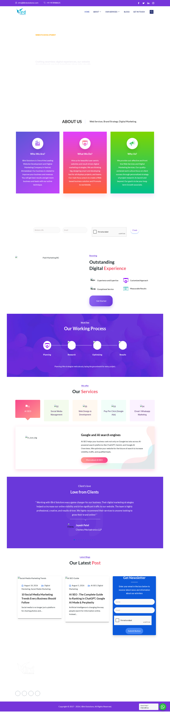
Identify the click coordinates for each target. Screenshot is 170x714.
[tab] (47, 349)
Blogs (127, 12)
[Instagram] (153, 3)
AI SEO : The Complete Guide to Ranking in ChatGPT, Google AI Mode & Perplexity (87, 598)
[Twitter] (143, 3)
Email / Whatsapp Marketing (142, 413)
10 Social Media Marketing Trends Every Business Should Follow (39, 598)
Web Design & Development (85, 413)
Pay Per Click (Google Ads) (113, 413)
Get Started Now (49, 65)
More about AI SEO (94, 460)
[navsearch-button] (151, 12)
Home (87, 12)
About (96, 12)
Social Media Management (56, 413)
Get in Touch (139, 12)
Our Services (111, 12)
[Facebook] (139, 3)
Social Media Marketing (41, 589)
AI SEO (28, 411)
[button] (74, 539)
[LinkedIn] (148, 3)
